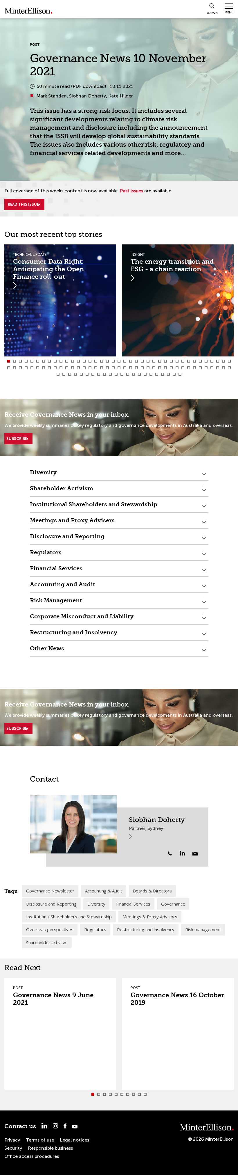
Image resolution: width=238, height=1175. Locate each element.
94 (145, 374)
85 (92, 374)
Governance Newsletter (50, 891)
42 (20, 367)
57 (107, 367)
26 (153, 361)
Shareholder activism (47, 942)
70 (182, 367)
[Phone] (170, 853)
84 (87, 374)
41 (14, 367)
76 (217, 367)
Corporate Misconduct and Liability (82, 618)
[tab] (8, 361)
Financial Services (56, 570)
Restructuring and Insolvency (73, 634)
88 (110, 374)
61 (130, 367)
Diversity (44, 474)
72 (194, 367)
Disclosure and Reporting (67, 538)
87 (104, 374)
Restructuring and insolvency (145, 929)
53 (84, 367)
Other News (47, 650)
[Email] (195, 853)
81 (69, 374)
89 (116, 374)
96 (156, 374)
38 (223, 361)
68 (171, 367)
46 (43, 367)
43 (26, 367)
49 (60, 367)
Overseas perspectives (49, 929)
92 (133, 374)
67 (165, 367)
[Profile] (73, 824)
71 (188, 367)
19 (113, 361)
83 (81, 374)
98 (168, 374)
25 (148, 361)
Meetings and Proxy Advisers (72, 522)
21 (124, 361)
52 (78, 367)
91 (127, 374)
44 (31, 367)
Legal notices (74, 1140)
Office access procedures (31, 1156)
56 (101, 367)
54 (90, 367)
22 (130, 361)
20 (119, 361)
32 (188, 361)
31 (182, 361)
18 (107, 361)
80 (63, 374)
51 (72, 367)
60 (124, 367)
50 (66, 367)
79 (58, 374)
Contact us (20, 1126)
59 (119, 367)
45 (37, 367)
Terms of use (40, 1140)
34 (200, 361)
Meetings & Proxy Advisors (149, 917)
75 (211, 367)
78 (229, 367)
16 (95, 361)
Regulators (46, 554)
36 (211, 361)
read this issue (23, 204)
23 (136, 361)
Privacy (12, 1140)
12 (72, 361)
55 (95, 367)
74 (206, 367)
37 (217, 361)
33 (194, 361)
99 (174, 374)
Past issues (131, 191)
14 (84, 361)
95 (150, 374)
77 (223, 367)
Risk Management (56, 602)
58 (113, 367)
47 (49, 367)
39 (229, 361)
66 (159, 367)
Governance (173, 904)
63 (142, 367)
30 (177, 361)
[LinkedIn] (185, 853)
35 (206, 361)
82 (75, 374)
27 (159, 361)
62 (136, 367)
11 (66, 361)
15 (90, 361)
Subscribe (16, 438)
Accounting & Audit (103, 891)
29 (171, 361)
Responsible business (50, 1148)
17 (101, 361)
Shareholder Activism (61, 490)
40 (8, 367)
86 (98, 374)
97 (162, 374)
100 (179, 374)
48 (55, 367)
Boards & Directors (152, 891)
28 (165, 361)
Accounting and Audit (62, 586)
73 (200, 367)
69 (177, 367)
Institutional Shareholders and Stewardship (93, 506)
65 (153, 367)
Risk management (203, 929)
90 (121, 374)
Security (13, 1148)
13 (78, 361)
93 (139, 374)
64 (148, 367)
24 (142, 361)
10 (60, 361)
